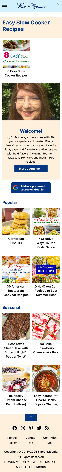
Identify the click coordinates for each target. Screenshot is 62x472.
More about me (29, 168)
